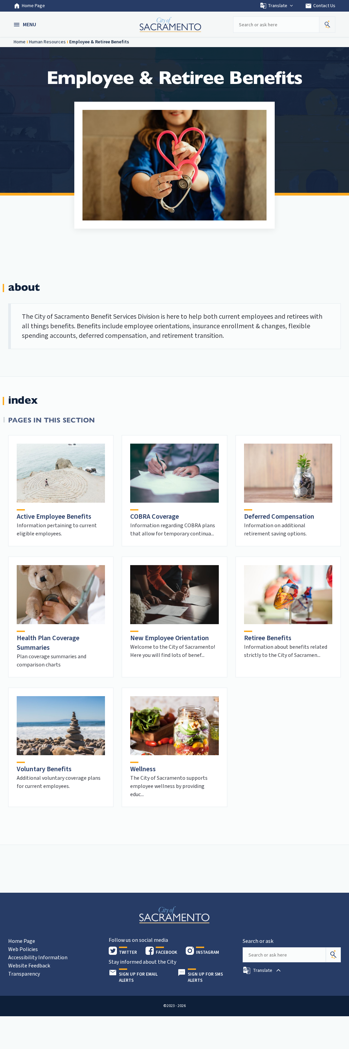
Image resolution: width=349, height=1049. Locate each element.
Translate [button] (277, 5)
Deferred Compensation (279, 516)
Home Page (33, 5)
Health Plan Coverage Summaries (48, 642)
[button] (25, 24)
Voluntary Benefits (44, 769)
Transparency (24, 974)
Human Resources (47, 42)
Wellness (143, 769)
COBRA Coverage (154, 516)
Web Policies (23, 949)
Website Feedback (29, 965)
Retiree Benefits (267, 638)
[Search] (333, 954)
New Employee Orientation (169, 638)
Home (20, 42)
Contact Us (320, 6)
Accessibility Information (37, 957)
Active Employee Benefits (54, 516)
